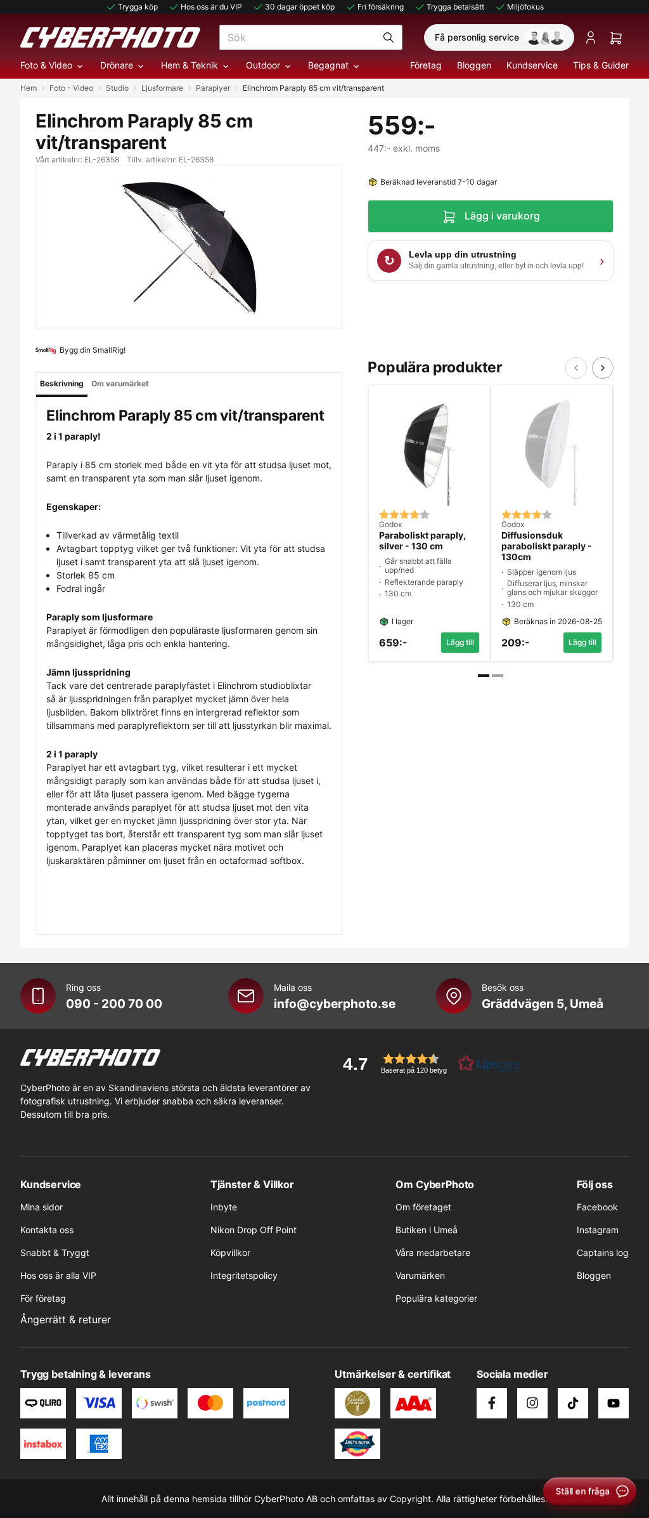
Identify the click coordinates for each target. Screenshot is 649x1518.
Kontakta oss (47, 1229)
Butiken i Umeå (426, 1229)
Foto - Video (71, 88)
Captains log (603, 1252)
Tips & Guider (601, 65)
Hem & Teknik (189, 65)
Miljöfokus (525, 6)
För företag (43, 1298)
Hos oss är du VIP (211, 6)
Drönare (116, 65)
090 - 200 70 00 (114, 1003)
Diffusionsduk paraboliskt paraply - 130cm (546, 546)
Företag (426, 65)
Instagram (598, 1229)
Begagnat (328, 65)
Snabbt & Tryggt (54, 1252)
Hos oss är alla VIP (58, 1275)
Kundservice (532, 65)
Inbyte (223, 1206)
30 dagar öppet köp (300, 6)
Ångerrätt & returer (65, 1319)
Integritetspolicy (244, 1275)
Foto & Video (46, 65)
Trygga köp (138, 6)
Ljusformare (162, 88)
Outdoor (263, 65)
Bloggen (474, 65)
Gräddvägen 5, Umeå (542, 1003)
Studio (117, 88)
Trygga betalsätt (455, 6)
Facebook (597, 1206)
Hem (28, 88)
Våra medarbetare (432, 1252)
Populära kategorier (436, 1298)
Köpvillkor (230, 1252)
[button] (427, 1063)
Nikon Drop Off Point (253, 1229)
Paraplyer (213, 88)
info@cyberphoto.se (334, 1003)
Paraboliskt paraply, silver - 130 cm (422, 540)
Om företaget (423, 1206)
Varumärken (420, 1275)
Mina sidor (41, 1206)
